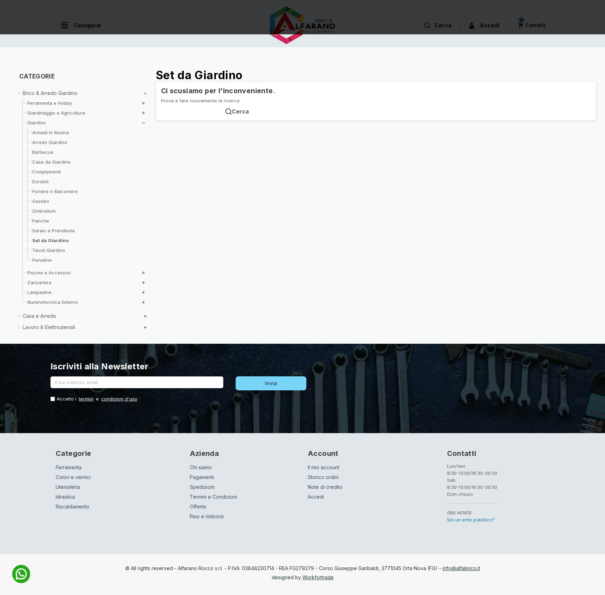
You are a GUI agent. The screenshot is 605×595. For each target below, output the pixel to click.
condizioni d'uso (119, 399)
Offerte (198, 506)
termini (86, 399)
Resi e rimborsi (207, 516)
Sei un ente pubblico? (471, 519)
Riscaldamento (72, 506)
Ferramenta (69, 467)
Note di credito (325, 487)
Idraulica (65, 497)
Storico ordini (323, 477)
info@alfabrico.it (461, 568)
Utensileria (68, 487)
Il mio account (323, 467)
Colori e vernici (73, 477)
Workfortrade (318, 577)
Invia (271, 383)
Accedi (316, 497)
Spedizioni (202, 487)
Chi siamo (201, 467)
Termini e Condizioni (213, 497)
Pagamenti (202, 477)
